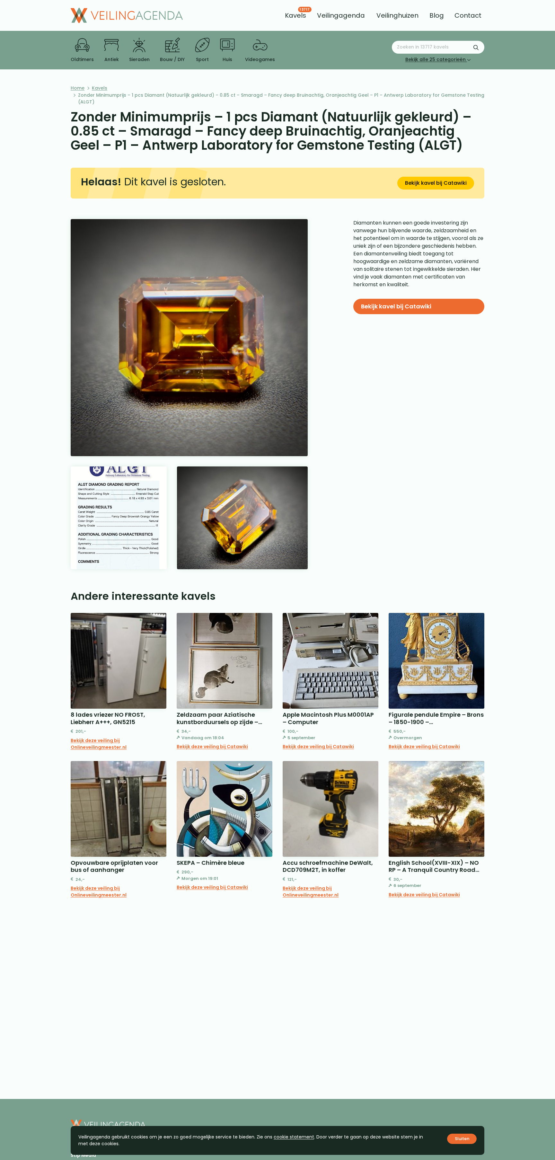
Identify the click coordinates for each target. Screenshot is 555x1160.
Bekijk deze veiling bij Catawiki (212, 746)
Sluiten (462, 1139)
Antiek (111, 59)
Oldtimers (82, 59)
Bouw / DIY (172, 59)
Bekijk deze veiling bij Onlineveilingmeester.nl (99, 743)
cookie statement (294, 1137)
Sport (202, 59)
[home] (127, 15)
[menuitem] (295, 15)
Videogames (260, 59)
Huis (227, 59)
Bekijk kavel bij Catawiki (436, 183)
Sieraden (139, 59)
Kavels (99, 88)
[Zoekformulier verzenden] (476, 47)
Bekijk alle (435, 59)
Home (77, 88)
